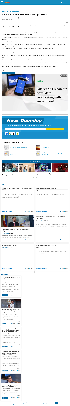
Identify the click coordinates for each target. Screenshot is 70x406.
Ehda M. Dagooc (6, 18)
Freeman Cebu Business (10, 11)
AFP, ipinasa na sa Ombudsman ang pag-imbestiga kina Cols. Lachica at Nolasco (10, 353)
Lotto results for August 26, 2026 (46, 245)
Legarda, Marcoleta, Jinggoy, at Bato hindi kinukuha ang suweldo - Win (11, 311)
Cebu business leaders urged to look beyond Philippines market (15, 230)
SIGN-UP (55, 129)
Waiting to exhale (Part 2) (9, 245)
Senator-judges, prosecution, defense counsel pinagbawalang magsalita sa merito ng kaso (10, 330)
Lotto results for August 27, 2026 (46, 188)
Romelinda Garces (6, 247)
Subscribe (66, 3)
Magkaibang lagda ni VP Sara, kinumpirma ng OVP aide (10, 385)
